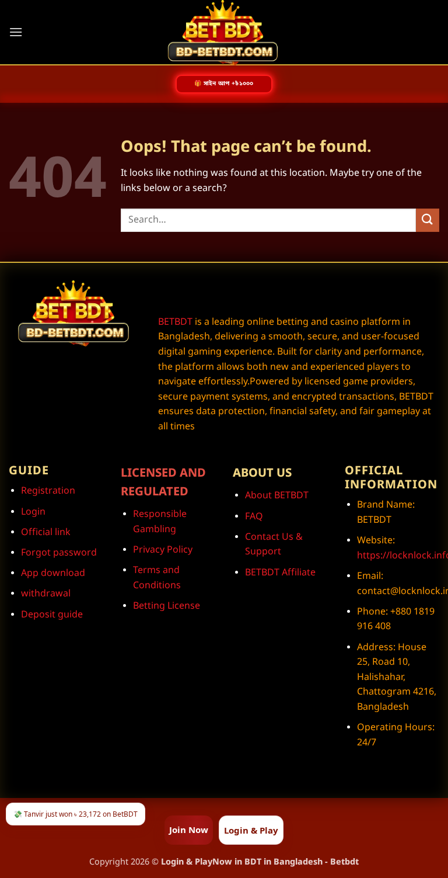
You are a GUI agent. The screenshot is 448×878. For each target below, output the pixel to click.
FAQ (254, 517)
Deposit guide (52, 615)
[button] (16, 32)
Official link (46, 532)
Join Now (188, 829)
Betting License (166, 606)
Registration (48, 491)
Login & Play (251, 830)
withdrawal (46, 594)
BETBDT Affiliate (280, 573)
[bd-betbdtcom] (224, 32)
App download (53, 573)
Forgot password (59, 553)
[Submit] (427, 220)
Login (33, 512)
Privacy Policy (162, 550)
